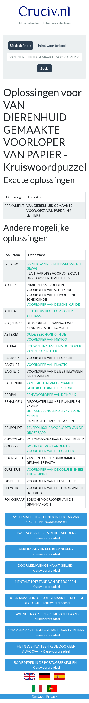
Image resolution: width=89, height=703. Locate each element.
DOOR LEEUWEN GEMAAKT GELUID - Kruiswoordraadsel (46, 567)
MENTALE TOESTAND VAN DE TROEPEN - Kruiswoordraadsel (46, 584)
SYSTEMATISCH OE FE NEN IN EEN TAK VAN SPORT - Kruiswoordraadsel (46, 519)
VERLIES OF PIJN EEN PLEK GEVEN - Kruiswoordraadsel (46, 551)
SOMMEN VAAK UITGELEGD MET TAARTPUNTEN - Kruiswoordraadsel (46, 632)
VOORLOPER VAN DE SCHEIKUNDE (53, 304)
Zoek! (44, 68)
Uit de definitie (28, 23)
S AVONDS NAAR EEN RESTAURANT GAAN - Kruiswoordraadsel (46, 616)
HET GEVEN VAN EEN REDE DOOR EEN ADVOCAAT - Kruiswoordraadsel (46, 648)
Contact (38, 696)
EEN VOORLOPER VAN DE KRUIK (51, 394)
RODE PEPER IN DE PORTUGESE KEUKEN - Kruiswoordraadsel (46, 665)
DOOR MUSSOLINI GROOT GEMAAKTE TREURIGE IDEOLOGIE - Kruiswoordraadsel (46, 600)
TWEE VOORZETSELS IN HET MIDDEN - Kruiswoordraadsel (46, 535)
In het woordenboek (57, 23)
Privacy (51, 696)
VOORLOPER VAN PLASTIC (47, 364)
